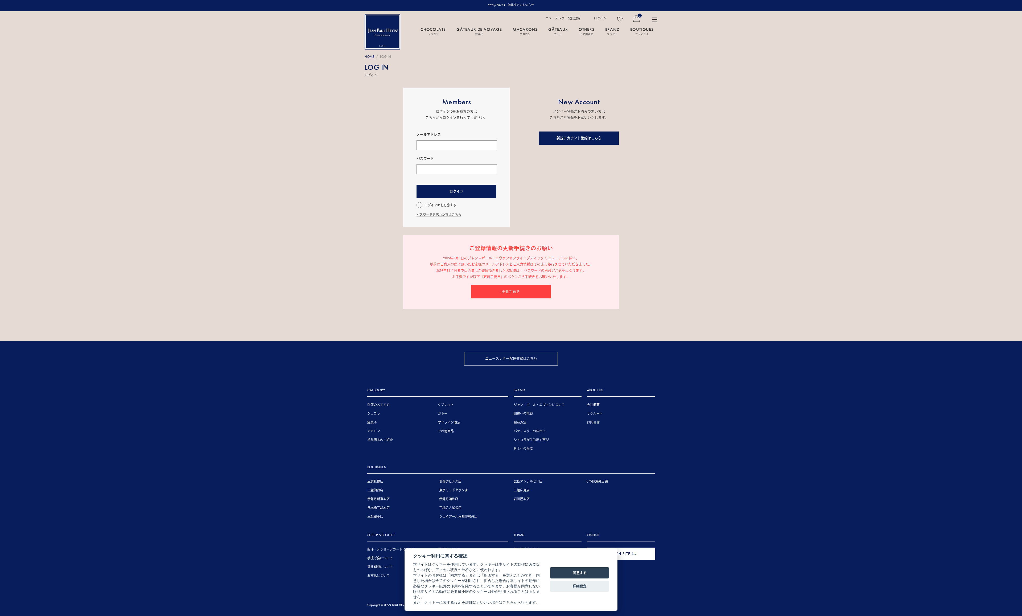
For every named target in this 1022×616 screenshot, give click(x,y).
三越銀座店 (375, 517)
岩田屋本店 (522, 499)
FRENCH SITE (618, 553)
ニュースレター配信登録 (562, 18)
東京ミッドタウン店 (453, 490)
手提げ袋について (380, 558)
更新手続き (511, 291)
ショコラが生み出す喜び (531, 440)
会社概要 (593, 405)
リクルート (595, 414)
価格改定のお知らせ (521, 5)
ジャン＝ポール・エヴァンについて (539, 405)
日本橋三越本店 (378, 508)
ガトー (442, 414)
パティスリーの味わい (530, 431)
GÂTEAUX (558, 31)
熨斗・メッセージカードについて (391, 549)
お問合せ (593, 422)
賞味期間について (380, 567)
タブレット (446, 405)
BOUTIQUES (642, 31)
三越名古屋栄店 (450, 508)
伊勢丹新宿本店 (378, 499)
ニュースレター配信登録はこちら (511, 358)
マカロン (373, 431)
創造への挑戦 (523, 414)
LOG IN (385, 56)
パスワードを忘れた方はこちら (439, 214)
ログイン (600, 18)
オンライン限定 (449, 422)
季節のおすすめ (378, 405)
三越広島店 (522, 490)
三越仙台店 (375, 490)
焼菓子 (372, 422)
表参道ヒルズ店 (450, 481)
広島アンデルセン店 (528, 481)
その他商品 (446, 431)
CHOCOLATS (433, 31)
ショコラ (373, 414)
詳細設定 (580, 586)
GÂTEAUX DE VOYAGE (479, 31)
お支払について (378, 576)
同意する (580, 572)
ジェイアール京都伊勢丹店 (458, 517)
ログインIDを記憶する (440, 205)
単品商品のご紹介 (380, 440)
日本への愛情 (523, 449)
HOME (369, 56)
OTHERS (587, 31)
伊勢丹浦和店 (448, 499)
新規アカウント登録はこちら (579, 138)
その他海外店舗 (597, 481)
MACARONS (525, 31)
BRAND (612, 31)
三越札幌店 (375, 481)
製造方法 (520, 422)
